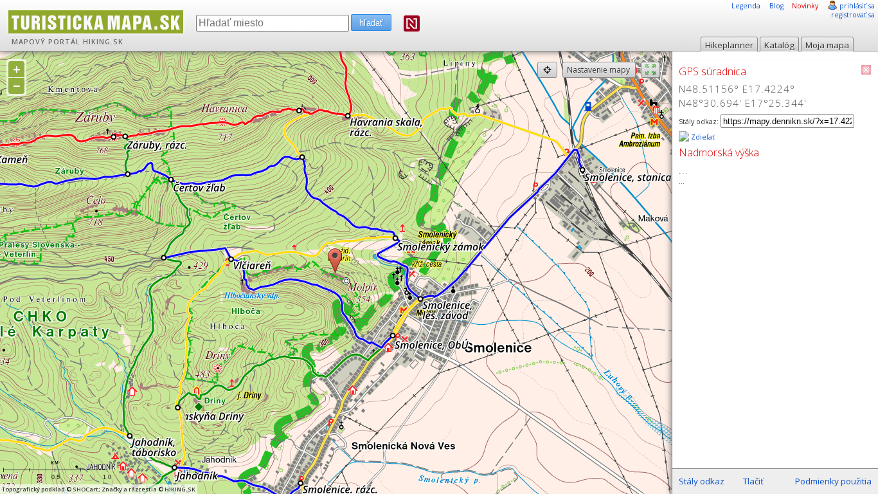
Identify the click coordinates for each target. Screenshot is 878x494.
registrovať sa (853, 14)
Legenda (745, 5)
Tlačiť (753, 481)
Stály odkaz (701, 481)
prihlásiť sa (857, 5)
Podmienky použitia (833, 481)
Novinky (805, 5)
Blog (776, 5)
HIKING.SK (103, 41)
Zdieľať (702, 137)
